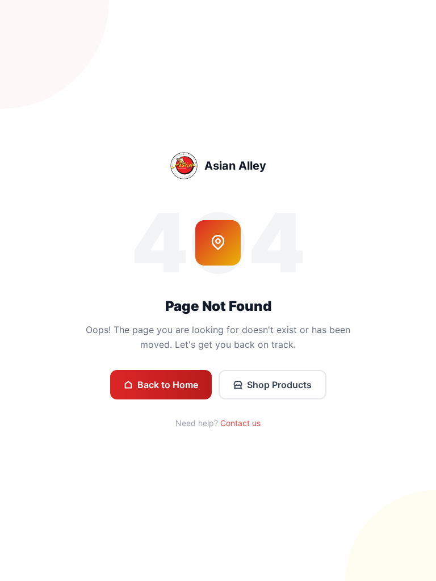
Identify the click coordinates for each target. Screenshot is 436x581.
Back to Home (167, 384)
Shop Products (279, 384)
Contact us (240, 423)
